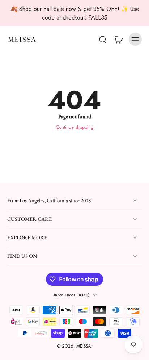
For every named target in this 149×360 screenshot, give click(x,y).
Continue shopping (75, 127)
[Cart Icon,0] (119, 39)
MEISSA (83, 346)
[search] (103, 39)
